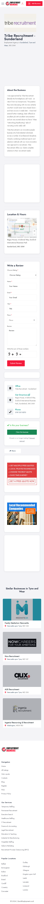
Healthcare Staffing (7, 818)
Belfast (3, 864)
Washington (11, 725)
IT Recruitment (6, 822)
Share (14, 451)
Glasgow (26, 870)
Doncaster (4, 891)
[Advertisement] (22, 65)
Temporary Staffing (7, 806)
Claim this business (22, 432)
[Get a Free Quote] (22, 474)
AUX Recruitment (12, 689)
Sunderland (24, 42)
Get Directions (21, 395)
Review (9, 326)
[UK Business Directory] (22, 514)
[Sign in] (22, 3)
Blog (3, 782)
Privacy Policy (6, 793)
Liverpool (26, 886)
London (25, 890)
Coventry (4, 887)
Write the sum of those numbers (18, 349)
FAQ (3, 790)
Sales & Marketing (7, 846)
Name (9, 281)
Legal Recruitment (7, 830)
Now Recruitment (12, 656)
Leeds (25, 878)
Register (4, 786)
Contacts (4, 778)
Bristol (3, 879)
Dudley (25, 862)
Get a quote (5, 774)
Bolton (3, 872)
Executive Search (7, 814)
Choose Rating (12, 270)
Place (9, 315)
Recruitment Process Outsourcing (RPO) (15, 850)
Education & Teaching (8, 834)
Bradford (4, 875)
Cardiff (3, 883)
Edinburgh (26, 866)
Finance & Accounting (9, 826)
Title (8, 304)
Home (3, 766)
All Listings (4, 770)
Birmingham (5, 868)
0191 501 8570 (20, 412)
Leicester (26, 882)
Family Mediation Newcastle (17, 623)
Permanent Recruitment (9, 810)
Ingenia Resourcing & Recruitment (19, 722)
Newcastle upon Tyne (14, 626)
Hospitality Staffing (7, 842)
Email (9, 293)
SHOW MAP (22, 228)
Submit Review (16, 363)
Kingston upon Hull (29, 874)
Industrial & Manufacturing (10, 838)
